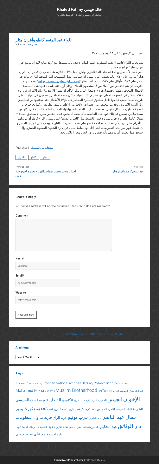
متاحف (54, 434)
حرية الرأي (60, 418)
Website (21, 292)
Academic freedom (26, 383)
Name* (20, 258)
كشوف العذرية (47, 427)
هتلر (45, 157)
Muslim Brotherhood (76, 390)
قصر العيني (76, 427)
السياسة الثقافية (39, 400)
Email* (20, 275)
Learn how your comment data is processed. (93, 334)
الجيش (115, 399)
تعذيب (40, 408)
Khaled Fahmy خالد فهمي (79, 9)
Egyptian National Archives (62, 383)
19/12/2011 (32, 44)
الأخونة (116, 391)
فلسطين (87, 427)
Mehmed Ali (121, 383)
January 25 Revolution (97, 383)
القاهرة (112, 409)
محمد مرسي (24, 434)
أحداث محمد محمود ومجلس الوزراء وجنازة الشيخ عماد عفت (46, 174)
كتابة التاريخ (61, 426)
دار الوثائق (129, 426)
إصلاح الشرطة (127, 390)
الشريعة (137, 409)
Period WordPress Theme (69, 460)
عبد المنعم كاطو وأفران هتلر (127, 171)
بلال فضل (80, 409)
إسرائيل (139, 391)
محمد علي (41, 434)
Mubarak (49, 390)
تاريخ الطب (53, 409)
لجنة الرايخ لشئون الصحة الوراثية (59, 81)
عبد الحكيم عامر (104, 426)
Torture (107, 391)
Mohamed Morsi (30, 390)
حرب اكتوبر (95, 417)
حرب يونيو (78, 417)
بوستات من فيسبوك (42, 147)
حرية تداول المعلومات (34, 417)
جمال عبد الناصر (120, 417)
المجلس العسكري (96, 409)
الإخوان (131, 399)
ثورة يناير (24, 408)
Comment (22, 215)
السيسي (22, 399)
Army (39, 383)
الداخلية (54, 399)
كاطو (33, 157)
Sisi (100, 390)
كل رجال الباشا (30, 426)
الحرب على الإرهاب (94, 400)
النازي (21, 157)
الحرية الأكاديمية (71, 400)
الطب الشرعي (124, 409)
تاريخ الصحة (67, 409)
